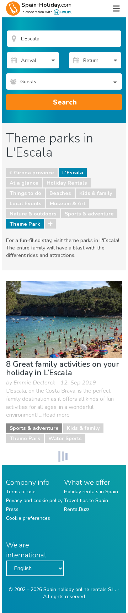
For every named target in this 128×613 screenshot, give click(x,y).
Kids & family (95, 193)
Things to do (25, 193)
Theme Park (25, 223)
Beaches (60, 193)
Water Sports (65, 438)
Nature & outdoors (33, 213)
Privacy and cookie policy (34, 500)
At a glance (24, 182)
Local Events (26, 203)
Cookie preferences (28, 518)
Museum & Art (67, 203)
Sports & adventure (89, 213)
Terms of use (21, 491)
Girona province (34, 172)
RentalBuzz (76, 509)
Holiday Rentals (67, 182)
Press (12, 509)
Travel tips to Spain (86, 500)
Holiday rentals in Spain (91, 491)
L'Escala (72, 172)
